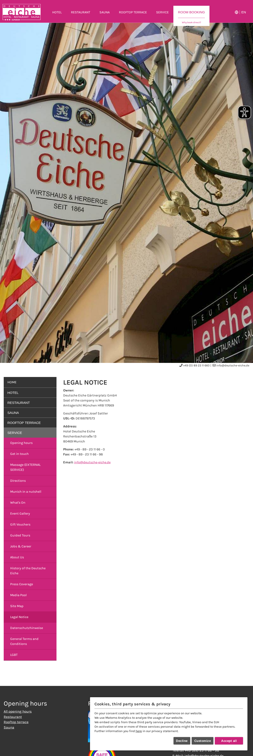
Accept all (229, 741)
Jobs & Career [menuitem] (20, 546)
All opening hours (18, 711)
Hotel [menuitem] (57, 12)
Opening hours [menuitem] (21, 443)
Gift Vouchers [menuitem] (20, 524)
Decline (182, 741)
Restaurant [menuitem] (80, 12)
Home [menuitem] (11, 382)
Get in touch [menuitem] (19, 454)
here (139, 731)
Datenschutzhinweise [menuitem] (26, 628)
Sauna (9, 727)
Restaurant (13, 717)
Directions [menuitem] (18, 481)
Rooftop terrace (16, 722)
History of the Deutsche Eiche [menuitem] (28, 570)
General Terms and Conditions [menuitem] (24, 641)
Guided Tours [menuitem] (20, 535)
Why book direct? (191, 22)
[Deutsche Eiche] (21, 12)
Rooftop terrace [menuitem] (133, 12)
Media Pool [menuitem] (18, 595)
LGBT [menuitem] (14, 655)
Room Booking (191, 12)
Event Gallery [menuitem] (20, 513)
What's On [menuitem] (17, 502)
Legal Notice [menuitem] (19, 617)
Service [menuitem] (162, 12)
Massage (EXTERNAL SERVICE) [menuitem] (25, 467)
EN (243, 12)
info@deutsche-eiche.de (232, 365)
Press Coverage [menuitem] (21, 584)
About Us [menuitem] (17, 557)
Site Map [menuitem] (17, 606)
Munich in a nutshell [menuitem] (25, 492)
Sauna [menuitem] (104, 12)
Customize (202, 741)
